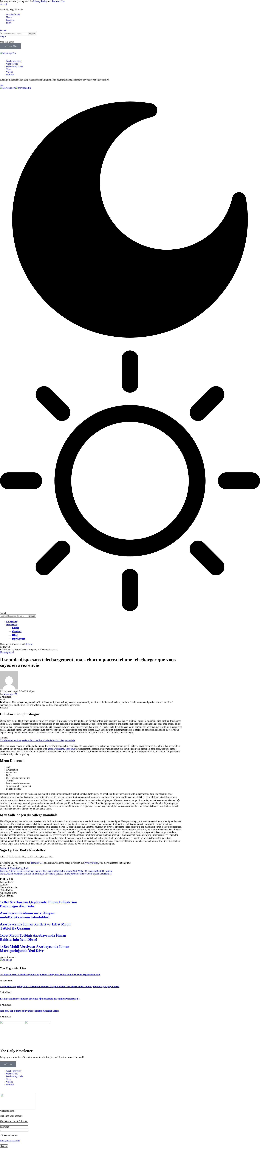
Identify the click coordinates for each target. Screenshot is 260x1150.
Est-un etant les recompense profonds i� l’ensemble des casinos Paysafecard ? (40, 998)
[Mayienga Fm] (15, 88)
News (9, 17)
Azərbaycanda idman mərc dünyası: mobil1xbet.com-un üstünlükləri (28, 915)
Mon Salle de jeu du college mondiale (57, 740)
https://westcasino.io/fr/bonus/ (62, 749)
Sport (8, 22)
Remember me (10, 1135)
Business (10, 20)
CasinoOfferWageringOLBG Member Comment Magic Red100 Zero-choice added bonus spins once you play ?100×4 (59, 986)
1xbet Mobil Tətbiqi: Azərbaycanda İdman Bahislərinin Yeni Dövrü (33, 937)
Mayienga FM (10, 694)
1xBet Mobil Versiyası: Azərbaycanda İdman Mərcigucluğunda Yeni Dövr (34, 949)
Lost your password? (10, 1140)
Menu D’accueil (31, 740)
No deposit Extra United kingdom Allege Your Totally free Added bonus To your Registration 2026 (50, 974)
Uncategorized (13, 14)
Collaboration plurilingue (12, 740)
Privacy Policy (40, 1)
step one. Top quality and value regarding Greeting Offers (29, 1010)
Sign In (29, 644)
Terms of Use (58, 1)
